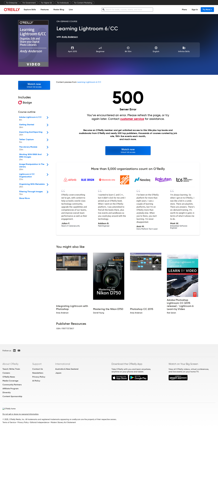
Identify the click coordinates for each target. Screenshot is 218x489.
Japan (58, 373)
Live (71, 9)
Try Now (206, 9)
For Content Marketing (83, 3)
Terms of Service (9, 422)
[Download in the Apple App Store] (120, 379)
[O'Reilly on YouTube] (19, 350)
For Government (29, 3)
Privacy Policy (38, 376)
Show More (24, 198)
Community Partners (12, 384)
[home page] (12, 9)
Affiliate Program (11, 388)
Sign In (195, 9)
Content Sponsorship (12, 396)
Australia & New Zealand (66, 369)
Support (37, 363)
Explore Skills (30, 9)
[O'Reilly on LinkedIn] (14, 350)
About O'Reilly (10, 363)
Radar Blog (58, 9)
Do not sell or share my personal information (20, 414)
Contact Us (37, 369)
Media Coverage (10, 380)
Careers (6, 373)
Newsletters (37, 373)
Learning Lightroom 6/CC (89, 82)
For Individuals (63, 3)
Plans (184, 9)
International (62, 363)
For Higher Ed (46, 3)
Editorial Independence (39, 422)
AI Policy (36, 380)
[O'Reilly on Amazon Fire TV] (178, 379)
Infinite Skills (184, 51)
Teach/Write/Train (11, 369)
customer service (132, 119)
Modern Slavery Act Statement (63, 422)
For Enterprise (11, 3)
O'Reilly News (9, 376)
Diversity (7, 392)
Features (45, 9)
